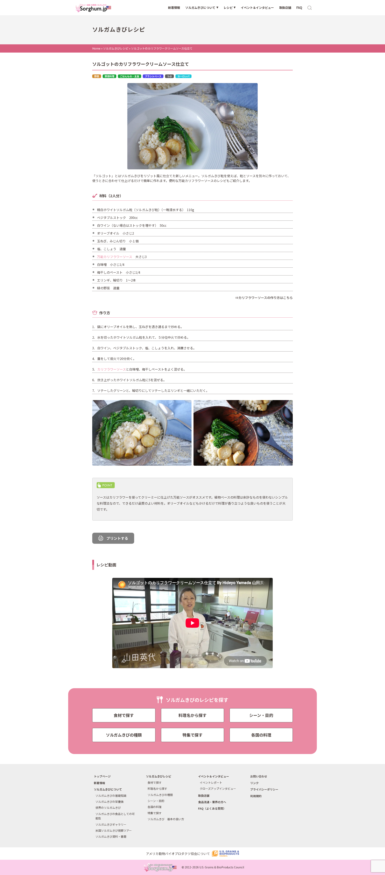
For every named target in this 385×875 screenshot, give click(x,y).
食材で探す (124, 715)
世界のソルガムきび (108, 808)
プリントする (117, 538)
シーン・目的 (261, 715)
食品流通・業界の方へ (212, 802)
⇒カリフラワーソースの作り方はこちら (263, 297)
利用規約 (255, 796)
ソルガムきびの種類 (124, 735)
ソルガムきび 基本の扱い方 (166, 819)
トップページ (102, 776)
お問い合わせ (258, 776)
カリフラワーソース (111, 369)
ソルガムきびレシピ (115, 48)
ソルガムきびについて (200, 7)
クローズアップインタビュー (218, 789)
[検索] (310, 7)
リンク (254, 783)
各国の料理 (261, 735)
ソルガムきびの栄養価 (109, 802)
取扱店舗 (285, 7)
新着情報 (174, 7)
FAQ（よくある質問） (212, 808)
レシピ (228, 7)
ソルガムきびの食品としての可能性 (115, 816)
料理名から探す (192, 715)
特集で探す (192, 735)
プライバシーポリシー (264, 789)
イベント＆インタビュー (257, 7)
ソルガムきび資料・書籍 (110, 836)
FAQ (299, 7)
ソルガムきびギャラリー (110, 824)
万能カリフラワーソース (114, 256)
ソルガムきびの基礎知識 (110, 796)
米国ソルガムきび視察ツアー (113, 830)
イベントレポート (211, 782)
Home (96, 48)
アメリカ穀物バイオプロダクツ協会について (178, 853)
